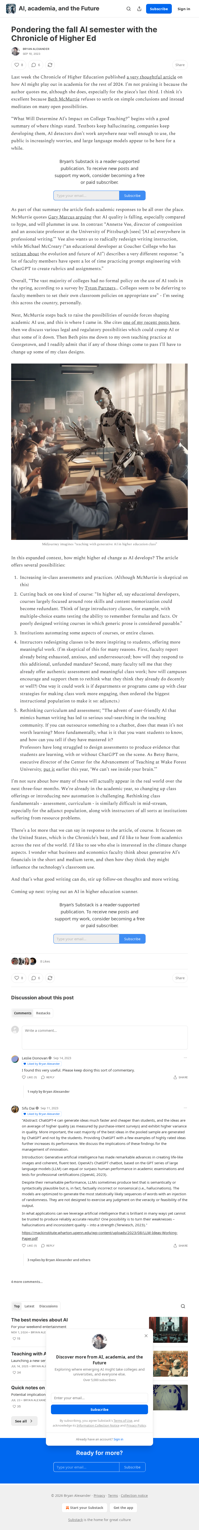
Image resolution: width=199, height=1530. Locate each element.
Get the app (123, 1507)
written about (25, 253)
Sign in (184, 8)
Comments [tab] (22, 1013)
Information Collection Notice (98, 1425)
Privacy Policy (136, 1425)
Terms (113, 1495)
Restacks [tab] (43, 1013)
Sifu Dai (28, 1108)
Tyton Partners (100, 288)
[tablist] (32, 1013)
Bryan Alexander (36, 49)
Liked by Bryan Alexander (43, 1063)
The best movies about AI (39, 1320)
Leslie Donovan (35, 1058)
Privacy (99, 1495)
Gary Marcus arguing (69, 217)
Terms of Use (123, 1420)
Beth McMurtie (64, 99)
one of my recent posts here (151, 322)
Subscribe (159, 8)
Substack (75, 1519)
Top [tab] (17, 1306)
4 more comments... (27, 1282)
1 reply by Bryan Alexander (48, 1091)
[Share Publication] (139, 9)
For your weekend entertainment (38, 1326)
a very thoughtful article (151, 77)
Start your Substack (86, 1507)
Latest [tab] (29, 1306)
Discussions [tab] (48, 1306)
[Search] (128, 9)
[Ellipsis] (185, 1058)
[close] (146, 1336)
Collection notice (134, 1495)
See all (21, 1421)
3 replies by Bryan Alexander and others (58, 1260)
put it (49, 769)
